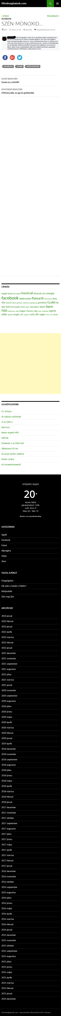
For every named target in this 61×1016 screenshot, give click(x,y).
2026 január (6, 616)
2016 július (6, 898)
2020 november (8, 691)
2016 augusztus (8, 893)
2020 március (7, 728)
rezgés (16, 314)
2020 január (6, 738)
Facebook (6, 19)
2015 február (7, 988)
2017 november (8, 813)
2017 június (6, 839)
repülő (10, 315)
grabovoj (33, 303)
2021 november (8, 659)
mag (17, 311)
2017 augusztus (8, 829)
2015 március (7, 983)
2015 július (6, 962)
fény (55, 299)
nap (35, 311)
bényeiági (16, 294)
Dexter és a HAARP (10, 80)
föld (3, 303)
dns (44, 294)
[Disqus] (30, 145)
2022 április (6, 632)
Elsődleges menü (57, 3)
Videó (4, 556)
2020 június (6, 712)
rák (21, 315)
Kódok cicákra (7, 459)
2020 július (6, 706)
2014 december (8, 999)
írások (55, 315)
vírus (47, 315)
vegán (42, 314)
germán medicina (23, 303)
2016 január (6, 930)
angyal (4, 293)
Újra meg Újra (7, 597)
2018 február (7, 797)
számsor (26, 315)
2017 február (7, 861)
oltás (4, 314)
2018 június (6, 776)
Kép (5, 30)
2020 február (7, 733)
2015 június (6, 967)
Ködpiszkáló (6, 591)
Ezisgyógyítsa (7, 581)
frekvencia (48, 299)
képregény (34, 307)
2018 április (6, 786)
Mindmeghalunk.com (13, 3)
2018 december (8, 749)
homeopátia (15, 307)
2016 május (6, 909)
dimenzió (38, 294)
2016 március (7, 919)
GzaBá (20, 66)
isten (23, 307)
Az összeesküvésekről (11, 465)
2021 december (8, 653)
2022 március (7, 637)
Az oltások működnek (11, 417)
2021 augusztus (8, 669)
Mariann (29, 311)
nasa (39, 311)
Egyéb (4, 535)
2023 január (6, 627)
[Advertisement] (30, 363)
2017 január (6, 866)
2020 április (6, 722)
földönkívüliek (11, 303)
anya (10, 294)
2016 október (7, 882)
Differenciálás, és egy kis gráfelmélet (17, 91)
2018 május (6, 781)
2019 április (6, 744)
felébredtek (25, 299)
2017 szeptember (9, 823)
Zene (3, 561)
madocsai (11, 311)
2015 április (6, 978)
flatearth (38, 298)
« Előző (5, 16)
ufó (37, 314)
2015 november (8, 940)
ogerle (52, 311)
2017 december (8, 808)
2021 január (6, 685)
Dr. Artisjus (6, 412)
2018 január (6, 802)
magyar (22, 311)
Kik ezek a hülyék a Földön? (13, 586)
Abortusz (5, 427)
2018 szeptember (9, 760)
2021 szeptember (9, 664)
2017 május (6, 845)
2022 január (6, 648)
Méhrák (4, 438)
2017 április (6, 850)
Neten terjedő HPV (10, 433)
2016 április (6, 914)
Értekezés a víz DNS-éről (12, 443)
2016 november (8, 877)
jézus (27, 307)
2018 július (6, 770)
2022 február (7, 643)
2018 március (7, 792)
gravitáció (42, 303)
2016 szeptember (9, 887)
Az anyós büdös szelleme (12, 454)
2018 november (8, 754)
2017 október (7, 818)
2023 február (7, 621)
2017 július (6, 834)
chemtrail (26, 293)
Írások (4, 545)
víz (51, 315)
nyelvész (45, 311)
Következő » (53, 16)
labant (42, 307)
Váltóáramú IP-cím (9, 449)
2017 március (7, 855)
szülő (32, 315)
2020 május (6, 717)
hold (8, 307)
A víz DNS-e (7, 422)
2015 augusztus (8, 956)
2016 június (6, 903)
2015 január (6, 994)
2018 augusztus (8, 765)
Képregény (6, 551)
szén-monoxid (33, 66)
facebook (8, 66)
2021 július (6, 675)
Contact (47, 1012)
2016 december (8, 871)
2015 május (6, 972)
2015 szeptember (9, 951)
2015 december (8, 935)
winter (28, 30)
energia (50, 293)
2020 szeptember (9, 696)
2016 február (7, 925)
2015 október (7, 946)
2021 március (7, 680)
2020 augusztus (8, 701)
